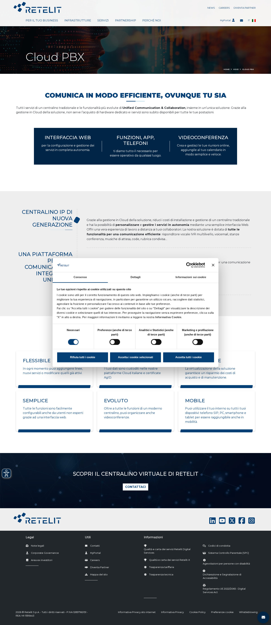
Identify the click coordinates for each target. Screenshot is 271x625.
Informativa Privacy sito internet (137, 612)
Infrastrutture (77, 20)
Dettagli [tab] (136, 277)
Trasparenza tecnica (161, 574)
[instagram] (251, 520)
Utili (88, 537)
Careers (224, 7)
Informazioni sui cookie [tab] (191, 277)
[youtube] (222, 520)
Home (227, 69)
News (211, 7)
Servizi (103, 20)
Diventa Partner (245, 7)
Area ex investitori (41, 560)
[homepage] (37, 7)
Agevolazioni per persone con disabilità (226, 563)
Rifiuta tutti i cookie (82, 357)
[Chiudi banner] (213, 265)
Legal (30, 537)
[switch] (115, 342)
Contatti (95, 545)
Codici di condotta (219, 545)
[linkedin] (212, 520)
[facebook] (242, 520)
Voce (236, 69)
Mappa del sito (99, 574)
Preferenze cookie (222, 612)
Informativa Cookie (168, 317)
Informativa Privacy (172, 612)
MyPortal (225, 20)
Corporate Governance (45, 553)
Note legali (37, 545)
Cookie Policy (197, 612)
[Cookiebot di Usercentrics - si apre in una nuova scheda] (189, 265)
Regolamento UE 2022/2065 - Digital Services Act (224, 590)
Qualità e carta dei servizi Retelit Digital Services (167, 551)
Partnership (125, 20)
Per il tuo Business (42, 20)
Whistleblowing (248, 612)
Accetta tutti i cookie (188, 357)
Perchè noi (151, 20)
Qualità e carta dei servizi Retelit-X (169, 560)
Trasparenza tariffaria (161, 567)
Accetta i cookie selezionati (135, 357)
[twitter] (232, 520)
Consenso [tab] (80, 277)
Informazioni (153, 537)
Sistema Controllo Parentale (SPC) (228, 553)
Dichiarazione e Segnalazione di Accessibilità (228, 576)
